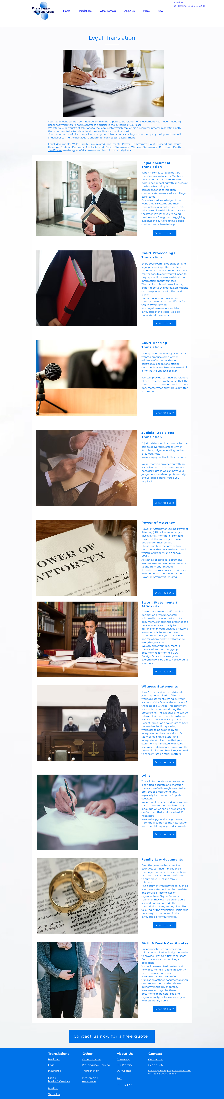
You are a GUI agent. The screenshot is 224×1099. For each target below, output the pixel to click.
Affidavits (91, 147)
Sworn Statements (117, 147)
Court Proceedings (160, 144)
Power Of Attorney (134, 144)
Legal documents (59, 144)
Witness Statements (144, 147)
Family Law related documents (100, 144)
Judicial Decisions (72, 147)
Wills (75, 144)
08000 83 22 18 (196, 5)
